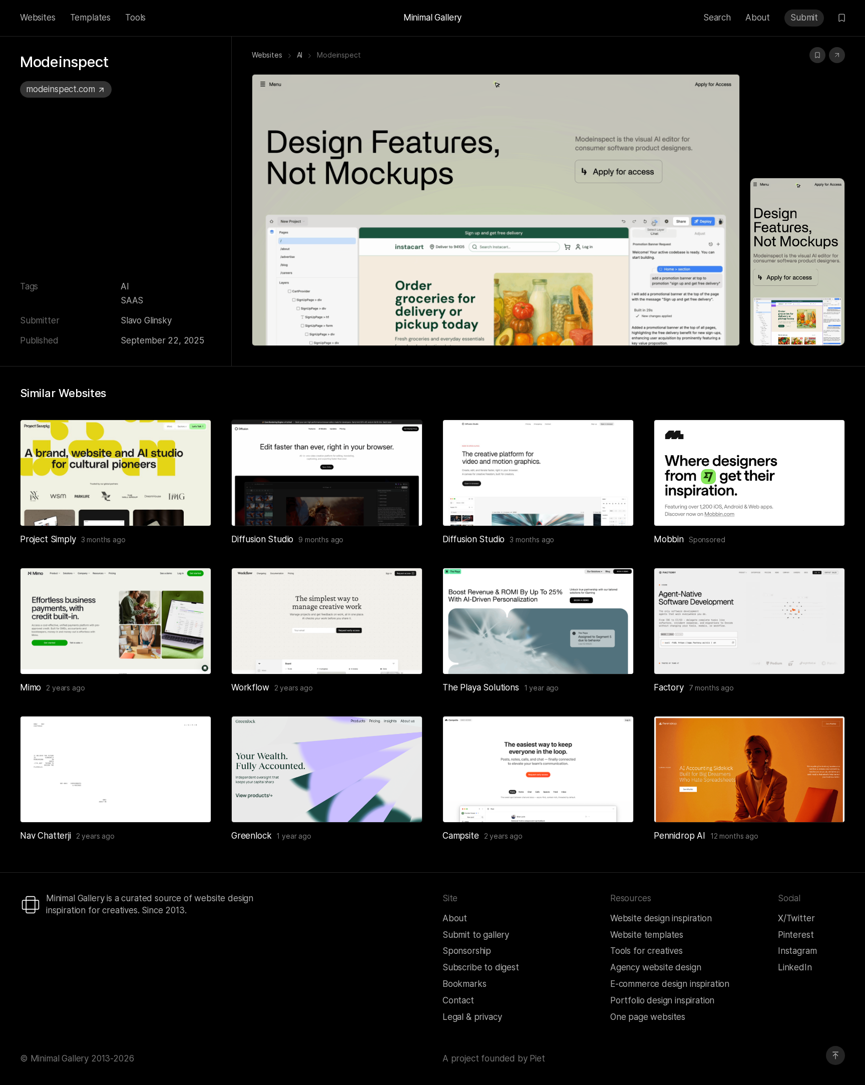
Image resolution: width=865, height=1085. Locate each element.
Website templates (646, 935)
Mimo (30, 687)
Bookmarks (464, 984)
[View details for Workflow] (327, 621)
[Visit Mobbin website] (749, 473)
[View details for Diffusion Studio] (327, 473)
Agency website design (655, 967)
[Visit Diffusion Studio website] (402, 506)
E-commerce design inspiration (669, 984)
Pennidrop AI (679, 836)
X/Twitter (796, 918)
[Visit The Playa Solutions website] (613, 654)
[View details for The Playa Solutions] (538, 621)
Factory (669, 687)
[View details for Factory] (749, 621)
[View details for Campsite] (538, 769)
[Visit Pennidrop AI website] (824, 802)
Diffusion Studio (262, 539)
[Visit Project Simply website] (191, 506)
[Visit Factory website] (824, 654)
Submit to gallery (476, 935)
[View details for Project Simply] (116, 473)
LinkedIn (795, 967)
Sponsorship (467, 951)
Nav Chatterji (45, 836)
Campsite (461, 836)
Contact (458, 1000)
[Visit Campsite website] (613, 802)
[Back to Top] (835, 1055)
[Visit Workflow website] (402, 654)
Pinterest (795, 935)
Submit (804, 18)
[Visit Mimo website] (191, 654)
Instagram (797, 951)
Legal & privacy (472, 1017)
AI (125, 286)
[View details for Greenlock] (327, 769)
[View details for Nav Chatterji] (116, 769)
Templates (90, 18)
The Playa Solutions (481, 687)
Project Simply (48, 539)
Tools (135, 18)
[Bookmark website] (817, 55)
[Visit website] (837, 55)
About (757, 18)
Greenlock (251, 836)
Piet (537, 1058)
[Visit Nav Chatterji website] (191, 802)
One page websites (647, 1017)
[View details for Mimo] (116, 621)
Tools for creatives (646, 951)
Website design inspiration (661, 918)
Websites (38, 18)
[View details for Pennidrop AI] (749, 769)
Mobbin (669, 539)
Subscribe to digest (481, 967)
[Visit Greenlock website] (402, 802)
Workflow (250, 687)
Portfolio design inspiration (662, 1000)
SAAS (132, 300)
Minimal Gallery (432, 18)
